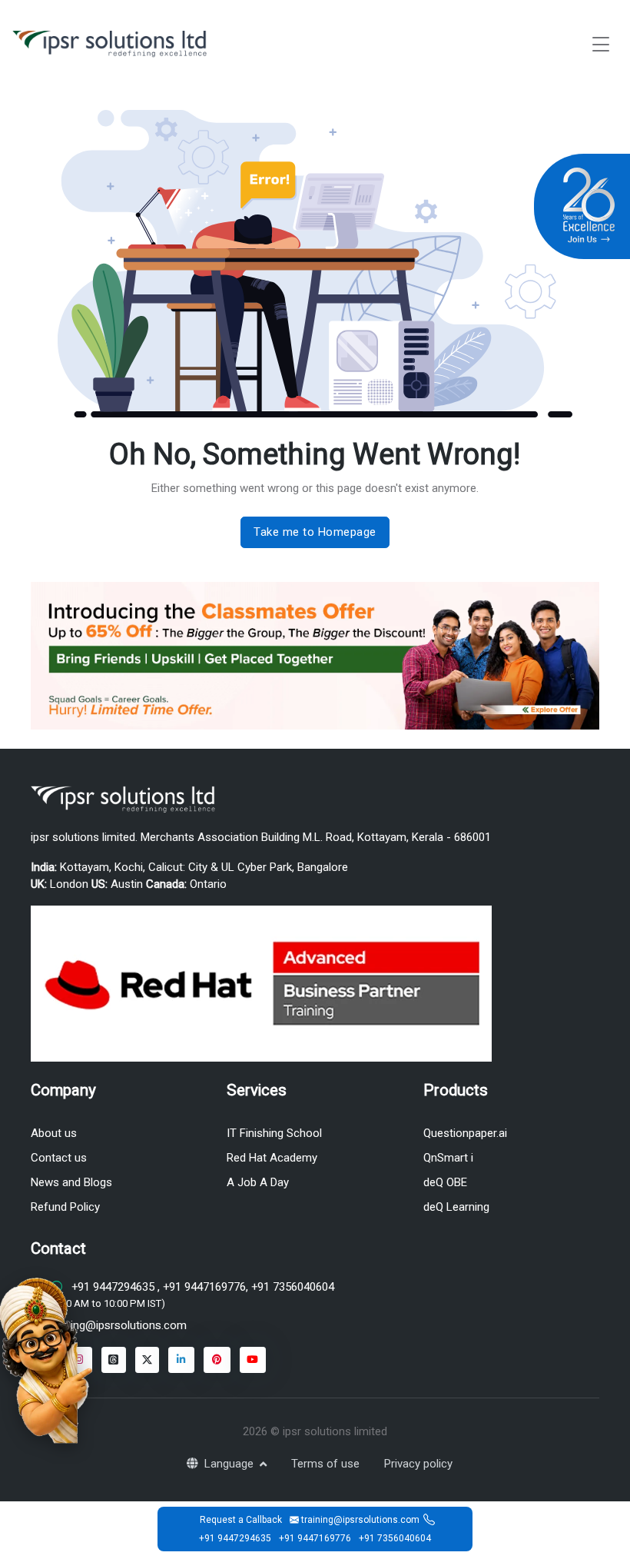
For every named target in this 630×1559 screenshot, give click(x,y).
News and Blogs (71, 1182)
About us (54, 1133)
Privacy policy (418, 1464)
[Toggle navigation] (601, 44)
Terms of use (325, 1464)
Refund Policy (65, 1207)
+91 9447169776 (203, 1286)
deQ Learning (456, 1207)
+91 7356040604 (291, 1286)
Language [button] (230, 1464)
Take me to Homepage (315, 532)
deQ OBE (445, 1182)
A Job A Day (258, 1182)
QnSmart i (448, 1158)
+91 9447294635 (112, 1286)
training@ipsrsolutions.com (117, 1325)
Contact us (59, 1158)
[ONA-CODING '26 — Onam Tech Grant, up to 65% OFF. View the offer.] (46, 1359)
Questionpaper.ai (465, 1133)
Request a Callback (241, 1519)
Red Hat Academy (272, 1158)
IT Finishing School (274, 1133)
